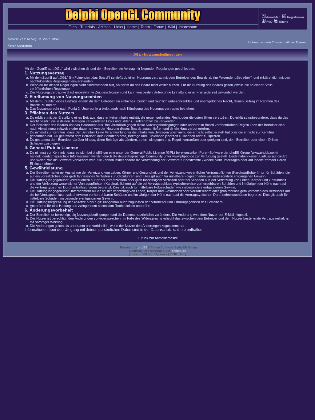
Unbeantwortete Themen (266, 42)
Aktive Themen (296, 42)
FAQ (269, 21)
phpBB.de (179, 250)
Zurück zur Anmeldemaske (158, 238)
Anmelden (273, 17)
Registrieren (295, 17)
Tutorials (87, 27)
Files (73, 27)
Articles (104, 27)
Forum (159, 27)
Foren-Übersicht (20, 45)
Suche (283, 21)
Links (118, 27)
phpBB (143, 247)
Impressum (188, 27)
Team (145, 27)
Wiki (171, 27)
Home (132, 27)
